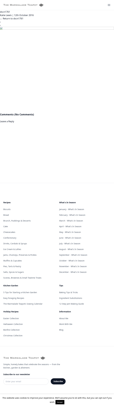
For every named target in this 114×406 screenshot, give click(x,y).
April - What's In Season (70, 226)
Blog (61, 329)
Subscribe (58, 381)
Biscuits (7, 209)
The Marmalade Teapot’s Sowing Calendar (23, 303)
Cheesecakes (9, 232)
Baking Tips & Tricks (68, 292)
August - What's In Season (71, 249)
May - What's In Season (70, 232)
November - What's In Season (73, 266)
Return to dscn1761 (11, 18)
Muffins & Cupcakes (12, 260)
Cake (5, 226)
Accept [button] (60, 402)
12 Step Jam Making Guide (71, 303)
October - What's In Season (72, 260)
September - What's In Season (73, 255)
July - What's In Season (69, 243)
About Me (63, 318)
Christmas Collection (13, 335)
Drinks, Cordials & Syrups (15, 243)
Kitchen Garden (10, 285)
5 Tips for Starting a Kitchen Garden (20, 292)
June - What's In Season (70, 237)
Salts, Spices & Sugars (13, 272)
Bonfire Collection (11, 329)
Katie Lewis (6, 15)
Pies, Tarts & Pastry (12, 266)
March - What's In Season (71, 220)
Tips (61, 285)
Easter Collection (11, 318)
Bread (6, 215)
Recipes (7, 202)
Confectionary (9, 237)
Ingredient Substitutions (70, 298)
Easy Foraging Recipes (13, 298)
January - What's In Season (71, 209)
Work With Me (65, 324)
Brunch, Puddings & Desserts (17, 220)
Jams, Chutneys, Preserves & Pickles (20, 255)
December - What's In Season (73, 272)
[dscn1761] (57, 69)
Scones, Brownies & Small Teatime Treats (22, 277)
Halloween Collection (13, 324)
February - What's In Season (72, 215)
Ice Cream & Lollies (12, 249)
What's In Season (67, 202)
